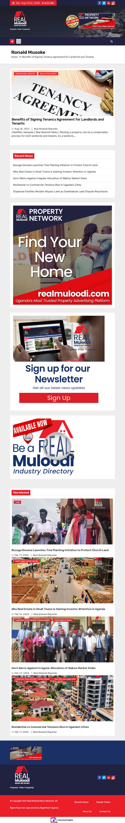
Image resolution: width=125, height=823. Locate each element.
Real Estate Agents (48, 74)
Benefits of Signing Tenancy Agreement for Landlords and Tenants (58, 121)
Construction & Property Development (32, 620)
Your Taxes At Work (63, 620)
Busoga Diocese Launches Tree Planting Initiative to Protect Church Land (55, 165)
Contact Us (105, 811)
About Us (87, 811)
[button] (111, 41)
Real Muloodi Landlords (65, 679)
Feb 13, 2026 (22, 673)
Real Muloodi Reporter (45, 128)
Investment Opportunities (26, 561)
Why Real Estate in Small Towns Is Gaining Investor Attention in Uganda (54, 171)
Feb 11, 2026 (22, 732)
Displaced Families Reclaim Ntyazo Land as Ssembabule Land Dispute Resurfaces (60, 191)
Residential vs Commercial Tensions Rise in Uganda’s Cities (47, 184)
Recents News (81, 802)
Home (14, 56)
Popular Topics (103, 802)
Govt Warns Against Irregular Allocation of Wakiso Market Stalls (50, 178)
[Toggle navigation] (18, 41)
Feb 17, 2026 (22, 555)
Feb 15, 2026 (22, 614)
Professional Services (25, 74)
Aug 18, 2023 (22, 128)
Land (17, 502)
